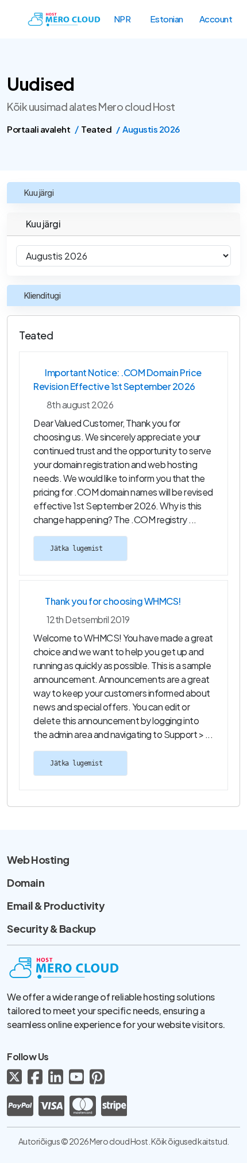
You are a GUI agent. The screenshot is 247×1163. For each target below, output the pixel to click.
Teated (96, 128)
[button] (128, 18)
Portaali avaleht (38, 128)
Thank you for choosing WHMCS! (113, 601)
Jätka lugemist (78, 548)
